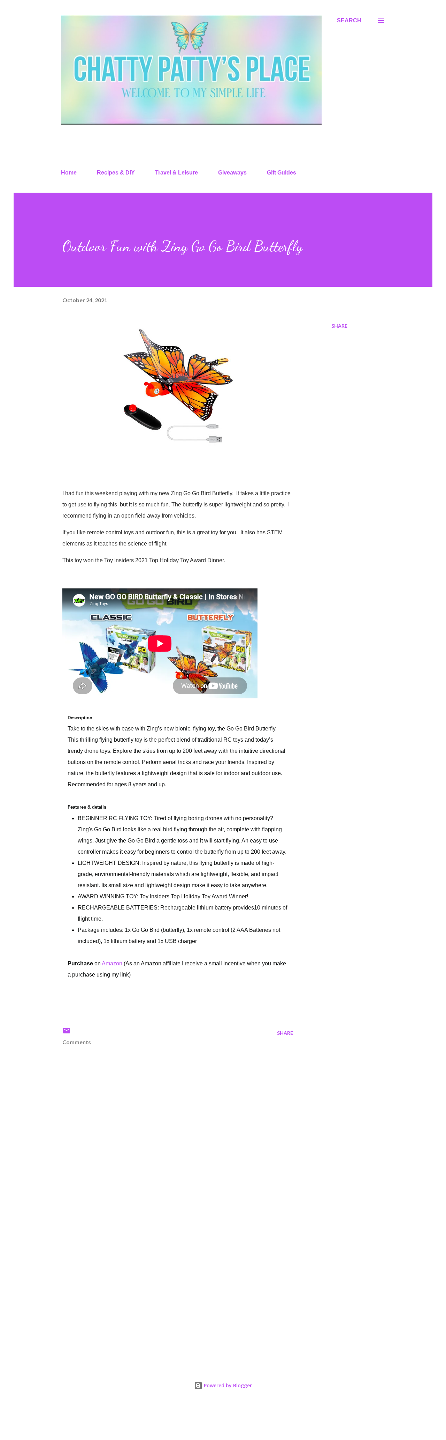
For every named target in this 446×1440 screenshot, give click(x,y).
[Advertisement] (166, 1275)
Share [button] (339, 326)
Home (69, 173)
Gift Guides (281, 173)
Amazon (112, 963)
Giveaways (232, 173)
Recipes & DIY (116, 173)
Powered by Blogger (227, 1385)
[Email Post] (66, 1033)
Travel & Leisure (176, 173)
